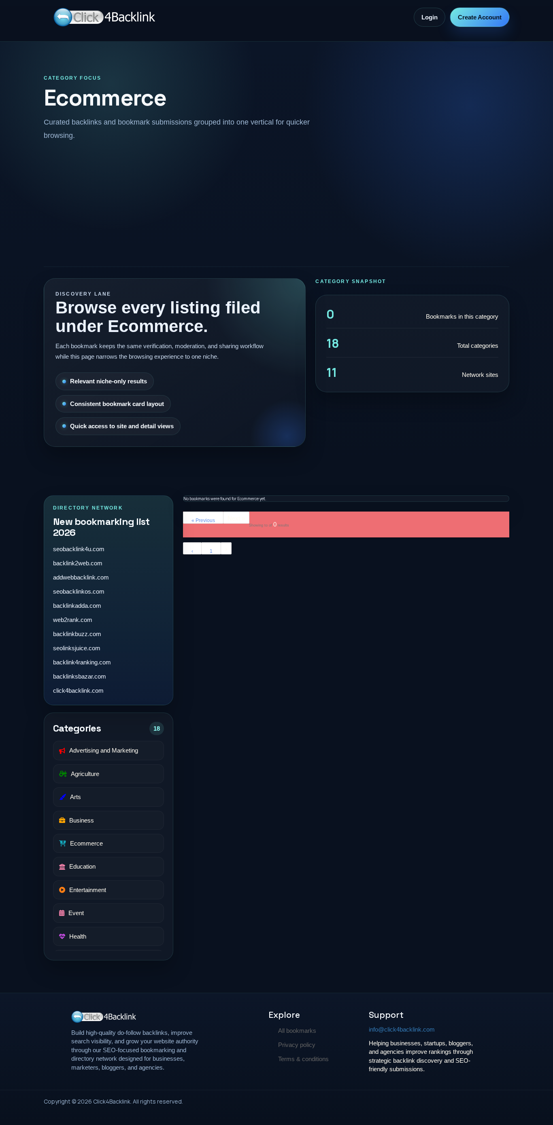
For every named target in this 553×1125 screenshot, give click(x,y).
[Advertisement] (276, 202)
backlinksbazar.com (79, 676)
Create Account (480, 17)
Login (429, 17)
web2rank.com (72, 619)
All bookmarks (297, 1030)
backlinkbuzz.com (77, 633)
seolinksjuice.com (76, 648)
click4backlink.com (78, 690)
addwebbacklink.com (81, 577)
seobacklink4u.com (78, 549)
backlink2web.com (77, 563)
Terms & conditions (303, 1058)
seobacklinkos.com (78, 591)
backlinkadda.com (77, 605)
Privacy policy (296, 1044)
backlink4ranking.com (82, 662)
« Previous (203, 520)
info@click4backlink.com (402, 1029)
